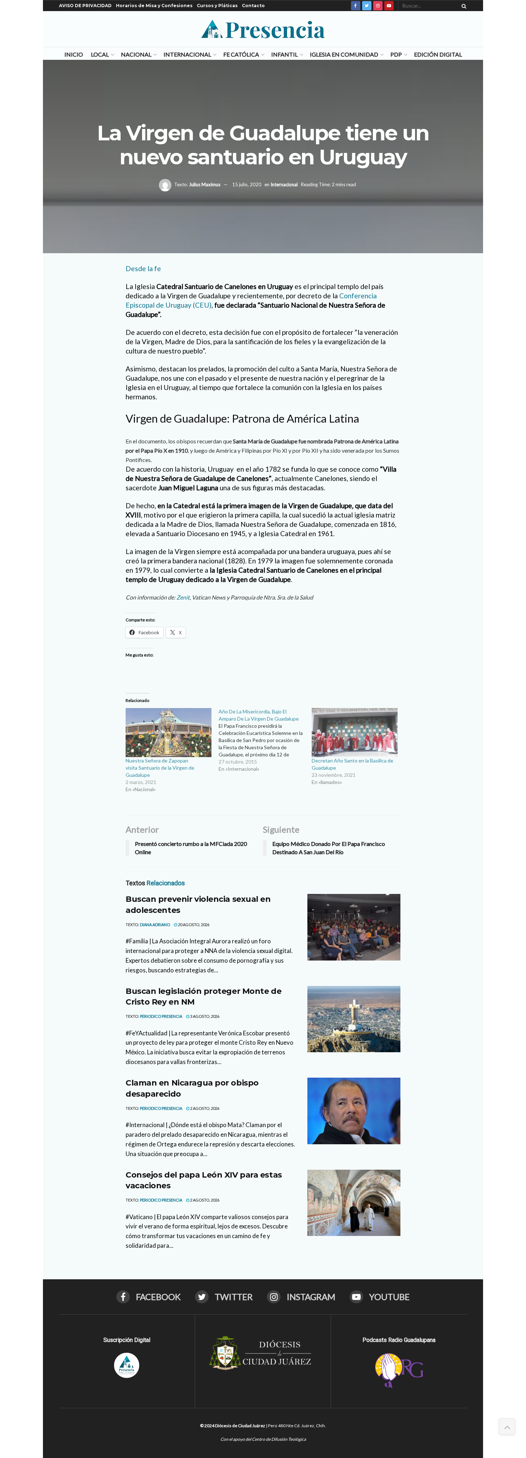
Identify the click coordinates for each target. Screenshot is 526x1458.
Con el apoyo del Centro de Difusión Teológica (263, 1439)
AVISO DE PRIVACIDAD (85, 5)
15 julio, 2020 (246, 184)
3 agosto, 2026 (204, 1016)
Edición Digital (438, 54)
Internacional (187, 54)
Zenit (183, 597)
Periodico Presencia (161, 1016)
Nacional (136, 54)
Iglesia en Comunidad (344, 54)
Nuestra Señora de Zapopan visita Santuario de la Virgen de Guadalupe (160, 767)
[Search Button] (462, 5)
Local (100, 54)
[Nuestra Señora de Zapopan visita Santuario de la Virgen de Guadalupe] (168, 732)
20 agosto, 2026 (193, 924)
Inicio (73, 54)
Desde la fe (143, 268)
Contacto (253, 5)
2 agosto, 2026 (204, 1108)
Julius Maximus (204, 184)
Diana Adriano (155, 924)
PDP (396, 54)
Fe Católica (241, 54)
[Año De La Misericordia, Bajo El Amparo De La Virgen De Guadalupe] (265, 740)
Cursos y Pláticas (217, 5)
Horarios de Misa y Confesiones (154, 5)
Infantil (284, 54)
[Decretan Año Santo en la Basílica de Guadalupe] (355, 732)
